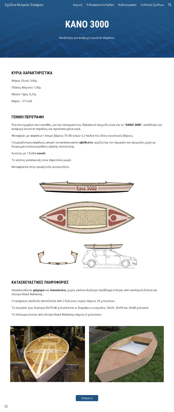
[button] (170, 5)
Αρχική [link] (77, 5)
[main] (87, 24)
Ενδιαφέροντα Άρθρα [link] (100, 5)
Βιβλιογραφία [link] (127, 5)
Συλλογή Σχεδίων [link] (152, 5)
